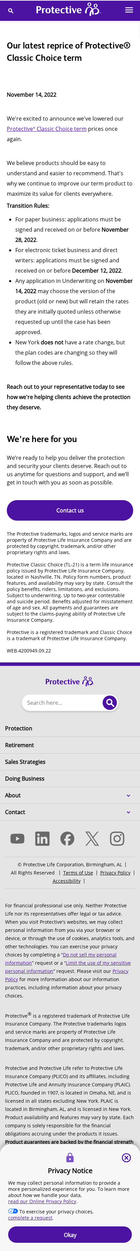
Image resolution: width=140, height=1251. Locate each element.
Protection (18, 728)
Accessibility (67, 881)
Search (110, 703)
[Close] (126, 1157)
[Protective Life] (69, 10)
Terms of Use (78, 872)
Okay (70, 1235)
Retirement (19, 745)
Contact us (70, 510)
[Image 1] (70, 677)
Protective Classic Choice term (47, 129)
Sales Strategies (25, 762)
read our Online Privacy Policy (42, 1201)
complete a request (30, 1217)
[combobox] (60, 703)
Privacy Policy (115, 872)
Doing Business (25, 778)
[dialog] (70, 1197)
